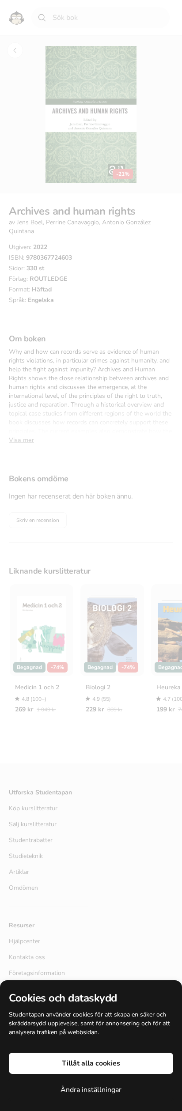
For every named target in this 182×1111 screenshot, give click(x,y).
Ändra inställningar (91, 1090)
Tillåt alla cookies (91, 1063)
